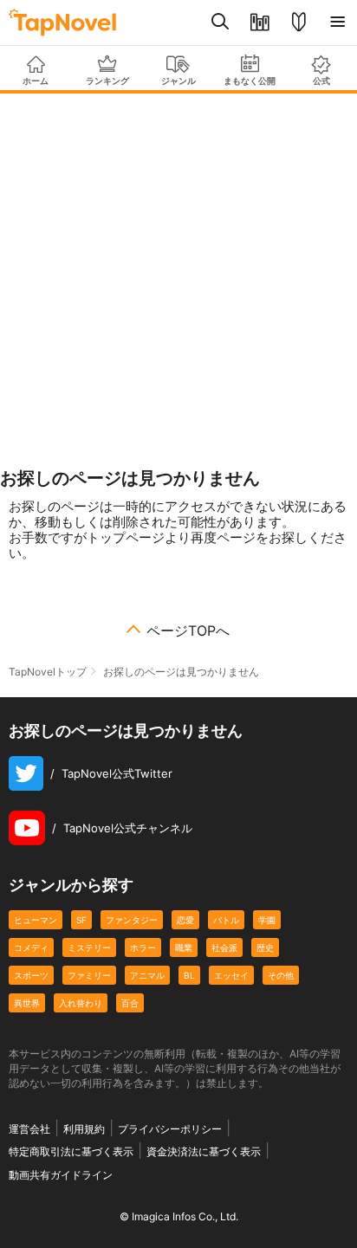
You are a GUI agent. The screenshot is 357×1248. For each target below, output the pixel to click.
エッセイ (231, 975)
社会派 (224, 947)
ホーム (36, 80)
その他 (281, 975)
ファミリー (89, 975)
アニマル (147, 975)
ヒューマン (35, 920)
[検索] (220, 22)
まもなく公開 (250, 80)
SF (81, 920)
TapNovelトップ (48, 671)
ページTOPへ (188, 630)
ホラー (143, 947)
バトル (226, 920)
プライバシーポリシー (170, 1128)
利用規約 (84, 1128)
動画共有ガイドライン (61, 1174)
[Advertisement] (178, 280)
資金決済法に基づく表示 (203, 1151)
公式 (321, 80)
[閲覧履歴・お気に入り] (259, 22)
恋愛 (185, 920)
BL (189, 975)
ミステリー (89, 947)
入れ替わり (80, 1003)
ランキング (107, 80)
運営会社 (29, 1128)
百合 (130, 1003)
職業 (183, 947)
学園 (267, 920)
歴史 (265, 947)
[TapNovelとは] (298, 22)
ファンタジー (132, 920)
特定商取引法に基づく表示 (71, 1151)
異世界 (27, 1003)
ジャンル (178, 80)
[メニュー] (337, 22)
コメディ (31, 947)
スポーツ (31, 975)
